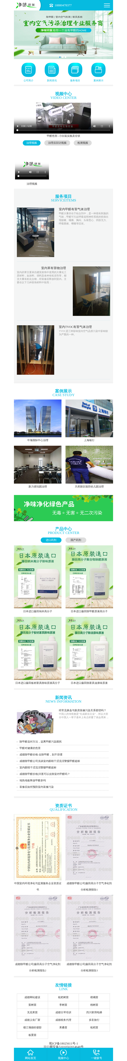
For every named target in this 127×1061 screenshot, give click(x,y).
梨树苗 (32, 1004)
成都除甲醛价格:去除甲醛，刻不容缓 (41, 754)
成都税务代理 (63, 1019)
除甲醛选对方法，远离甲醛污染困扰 (41, 741)
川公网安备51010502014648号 (63, 1047)
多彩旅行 (94, 1019)
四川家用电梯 (94, 1012)
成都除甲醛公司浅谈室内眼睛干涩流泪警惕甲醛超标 (50, 761)
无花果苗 (32, 1012)
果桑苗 (63, 1027)
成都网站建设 (32, 997)
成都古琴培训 (63, 1012)
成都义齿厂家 (32, 1019)
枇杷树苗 (63, 997)
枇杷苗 (94, 1027)
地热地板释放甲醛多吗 (33, 780)
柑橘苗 (94, 997)
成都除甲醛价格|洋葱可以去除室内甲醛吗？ (45, 774)
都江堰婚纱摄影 (32, 1027)
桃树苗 (94, 1004)
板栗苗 (32, 1035)
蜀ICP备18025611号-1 (63, 1043)
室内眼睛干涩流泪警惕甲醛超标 (38, 767)
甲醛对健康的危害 (30, 748)
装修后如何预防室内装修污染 (37, 786)
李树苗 (63, 1004)
